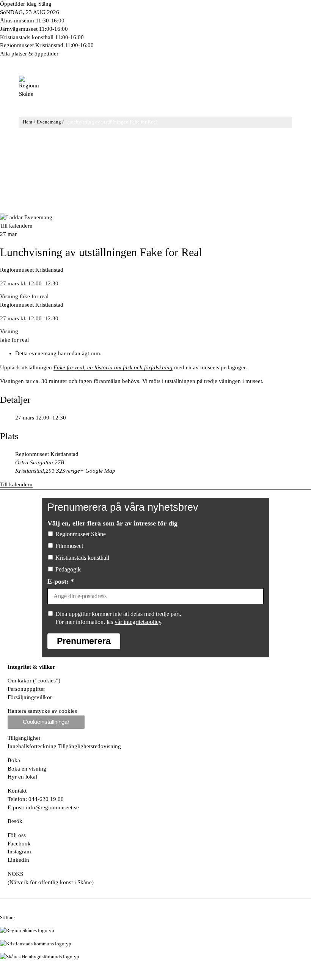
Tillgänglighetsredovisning (89, 746)
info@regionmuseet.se (52, 807)
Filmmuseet (69, 546)
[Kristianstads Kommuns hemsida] (35, 944)
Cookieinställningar (46, 722)
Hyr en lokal (22, 777)
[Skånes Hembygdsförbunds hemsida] (39, 956)
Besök (15, 821)
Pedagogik (68, 569)
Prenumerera (84, 641)
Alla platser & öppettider (29, 54)
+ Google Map (97, 471)
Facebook (19, 843)
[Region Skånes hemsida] (27, 930)
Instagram (19, 851)
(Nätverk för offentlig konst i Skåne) (51, 882)
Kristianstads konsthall (82, 557)
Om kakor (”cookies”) (34, 680)
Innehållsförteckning (33, 746)
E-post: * (60, 581)
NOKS (15, 874)
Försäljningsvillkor (30, 697)
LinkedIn (18, 860)
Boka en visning (27, 769)
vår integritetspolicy (138, 622)
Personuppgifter (26, 689)
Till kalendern (16, 226)
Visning (9, 296)
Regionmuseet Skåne (80, 534)
